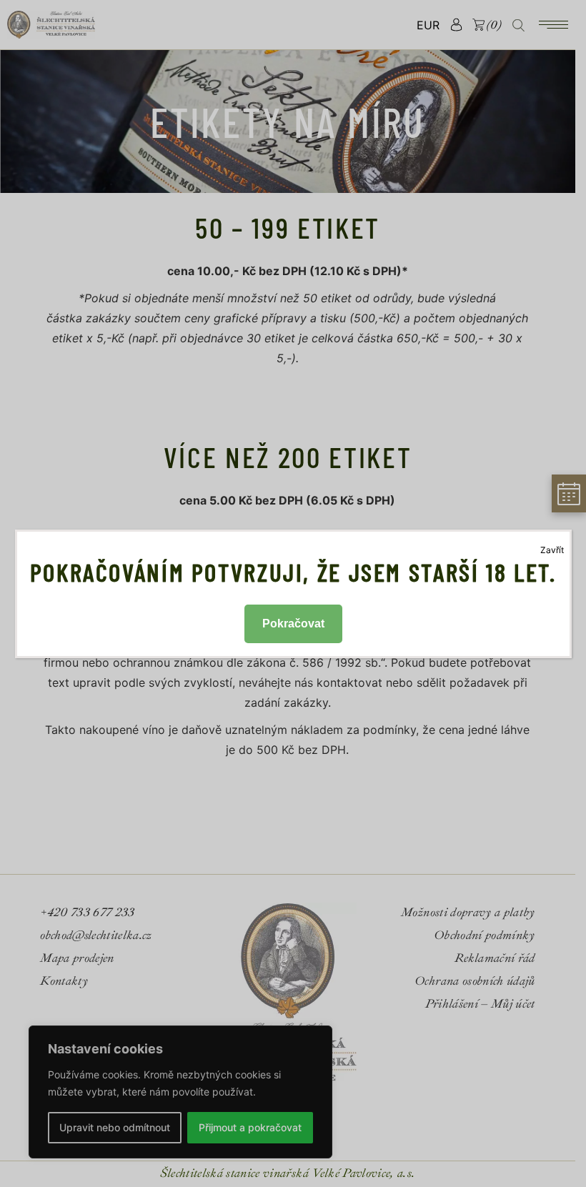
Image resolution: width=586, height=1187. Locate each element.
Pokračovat (293, 623)
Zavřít (552, 550)
